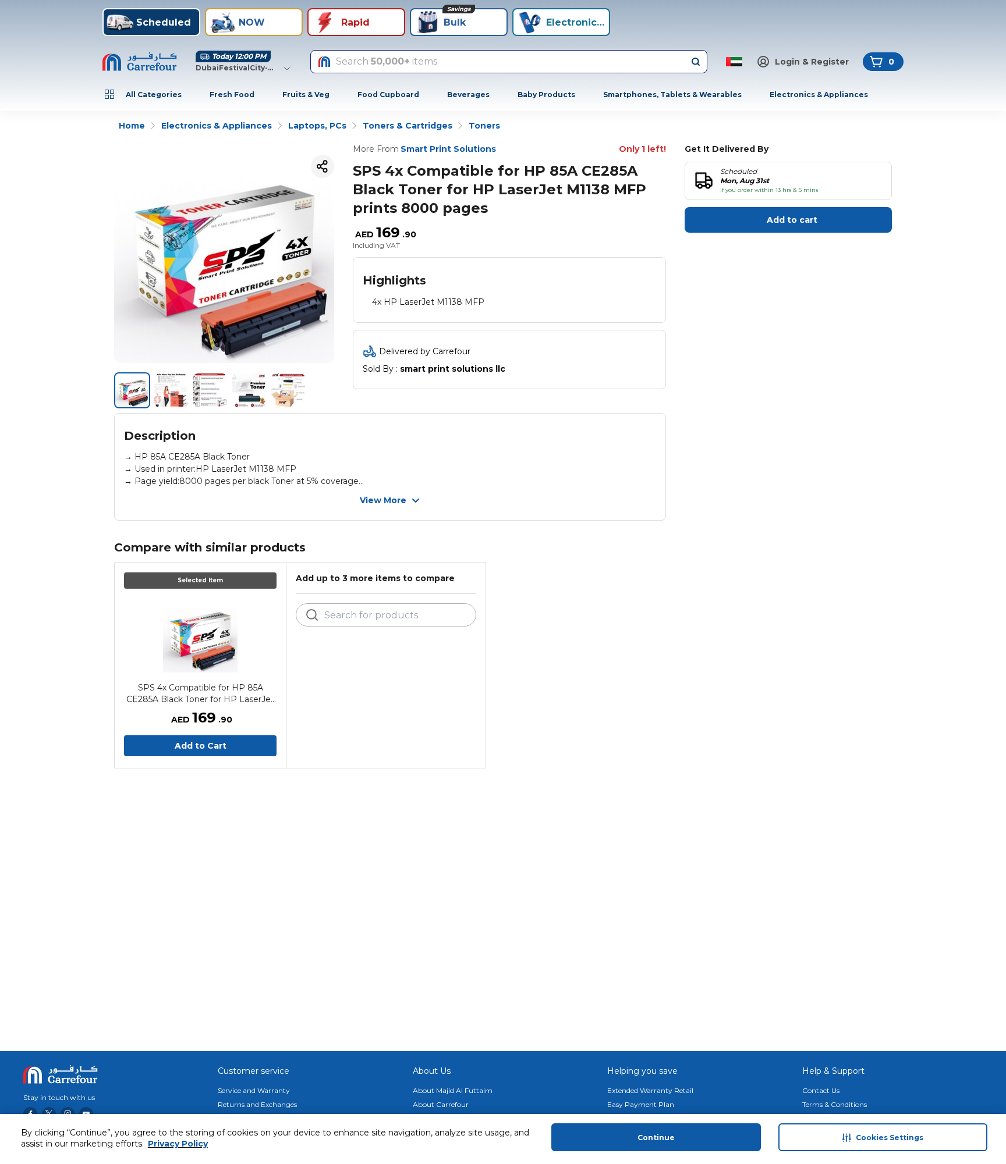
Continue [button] (656, 1137)
